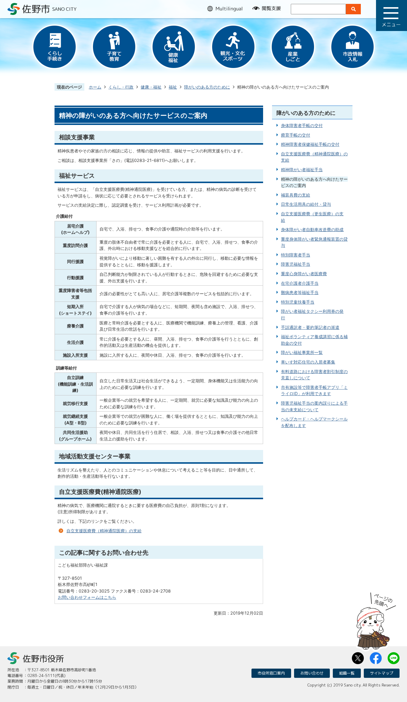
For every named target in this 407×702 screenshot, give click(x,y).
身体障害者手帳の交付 (302, 125)
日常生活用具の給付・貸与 (306, 204)
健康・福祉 (151, 86)
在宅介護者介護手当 (300, 283)
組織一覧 (347, 673)
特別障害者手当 (295, 254)
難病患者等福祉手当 (300, 292)
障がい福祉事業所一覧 (302, 352)
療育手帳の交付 (295, 134)
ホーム (95, 86)
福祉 (173, 86)
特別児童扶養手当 (297, 301)
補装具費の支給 (295, 194)
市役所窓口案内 (271, 673)
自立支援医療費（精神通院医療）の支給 (104, 530)
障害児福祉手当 (295, 264)
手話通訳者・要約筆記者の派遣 (310, 327)
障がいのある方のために (207, 86)
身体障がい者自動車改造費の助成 (312, 229)
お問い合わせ (312, 673)
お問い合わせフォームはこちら (87, 597)
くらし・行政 (120, 86)
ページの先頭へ (376, 619)
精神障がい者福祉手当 (302, 169)
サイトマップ (381, 673)
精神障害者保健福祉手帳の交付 (310, 144)
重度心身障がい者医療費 (304, 273)
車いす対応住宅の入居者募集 (308, 361)
